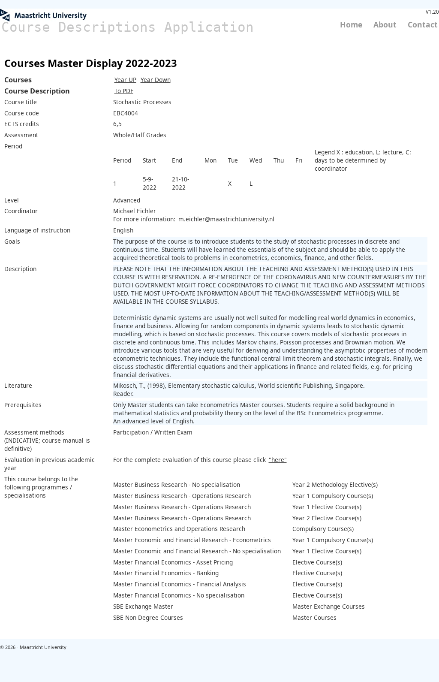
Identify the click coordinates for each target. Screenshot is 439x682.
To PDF (123, 91)
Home (351, 24)
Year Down (156, 79)
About (385, 24)
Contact (423, 24)
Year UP (125, 79)
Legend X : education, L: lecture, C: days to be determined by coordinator (363, 160)
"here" (278, 460)
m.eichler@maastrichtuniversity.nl (226, 219)
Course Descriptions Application (127, 27)
